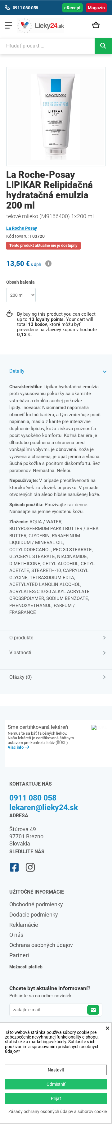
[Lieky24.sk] (40, 25)
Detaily (17, 371)
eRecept (72, 7)
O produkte (21, 638)
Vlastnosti (20, 653)
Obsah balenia (21, 282)
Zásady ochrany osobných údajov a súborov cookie (57, 1111)
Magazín (96, 7)
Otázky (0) (20, 677)
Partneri (19, 955)
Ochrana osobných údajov (41, 945)
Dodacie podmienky (33, 914)
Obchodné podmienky (36, 904)
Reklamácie (23, 925)
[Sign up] (93, 1010)
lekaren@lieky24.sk (43, 807)
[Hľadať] (103, 46)
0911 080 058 (32, 797)
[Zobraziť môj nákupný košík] (98, 25)
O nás (16, 934)
